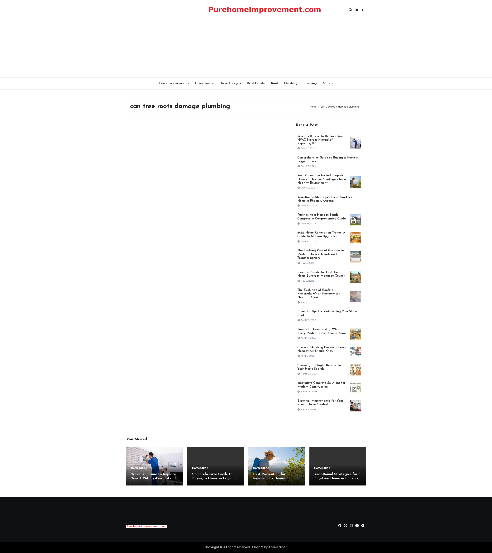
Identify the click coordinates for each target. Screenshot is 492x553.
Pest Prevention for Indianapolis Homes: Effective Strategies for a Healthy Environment (321, 179)
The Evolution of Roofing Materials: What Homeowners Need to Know (318, 294)
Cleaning (310, 83)
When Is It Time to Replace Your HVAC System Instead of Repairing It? (320, 140)
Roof (274, 83)
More (327, 83)
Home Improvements (174, 83)
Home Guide (204, 83)
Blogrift (257, 547)
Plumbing (291, 83)
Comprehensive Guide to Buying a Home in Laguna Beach (214, 478)
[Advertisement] (246, 48)
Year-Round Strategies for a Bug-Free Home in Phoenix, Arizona (337, 478)
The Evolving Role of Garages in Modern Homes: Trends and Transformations (320, 254)
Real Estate (256, 83)
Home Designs (230, 83)
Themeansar (277, 547)
